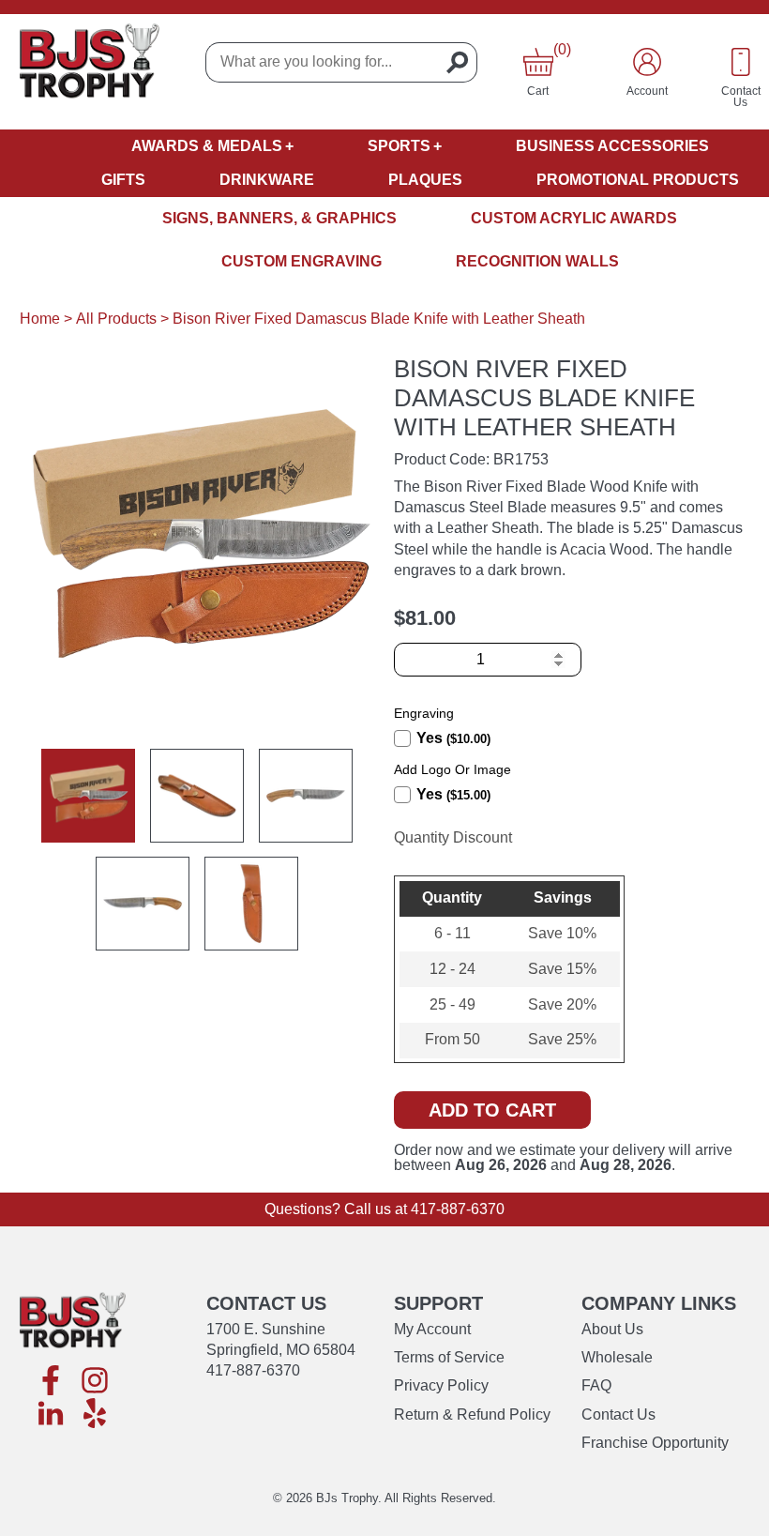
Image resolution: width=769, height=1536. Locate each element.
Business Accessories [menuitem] (612, 146)
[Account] (647, 62)
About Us (612, 1329)
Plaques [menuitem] (425, 180)
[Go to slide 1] (88, 796)
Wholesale (617, 1357)
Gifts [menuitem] (123, 180)
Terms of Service (449, 1357)
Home (40, 319)
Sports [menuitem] (399, 146)
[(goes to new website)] (51, 1381)
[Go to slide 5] (251, 903)
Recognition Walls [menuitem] (537, 261)
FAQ (596, 1385)
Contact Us (618, 1414)
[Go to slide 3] (306, 796)
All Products (116, 319)
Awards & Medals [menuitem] (206, 146)
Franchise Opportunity (655, 1443)
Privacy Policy (441, 1385)
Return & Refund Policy (472, 1414)
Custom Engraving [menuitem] (301, 261)
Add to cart (492, 1110)
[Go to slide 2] (197, 796)
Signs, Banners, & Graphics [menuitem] (279, 218)
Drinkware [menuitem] (266, 180)
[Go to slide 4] (142, 903)
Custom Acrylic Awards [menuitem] (574, 218)
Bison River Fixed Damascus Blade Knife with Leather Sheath (379, 319)
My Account (432, 1329)
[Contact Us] (740, 62)
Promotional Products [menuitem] (637, 180)
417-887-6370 (458, 1209)
